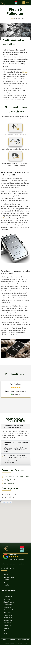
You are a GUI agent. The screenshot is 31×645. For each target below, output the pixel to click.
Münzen (25, 72)
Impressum (12, 639)
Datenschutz (5, 639)
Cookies (19, 639)
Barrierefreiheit (25, 639)
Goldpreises (4, 218)
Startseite (10, 18)
